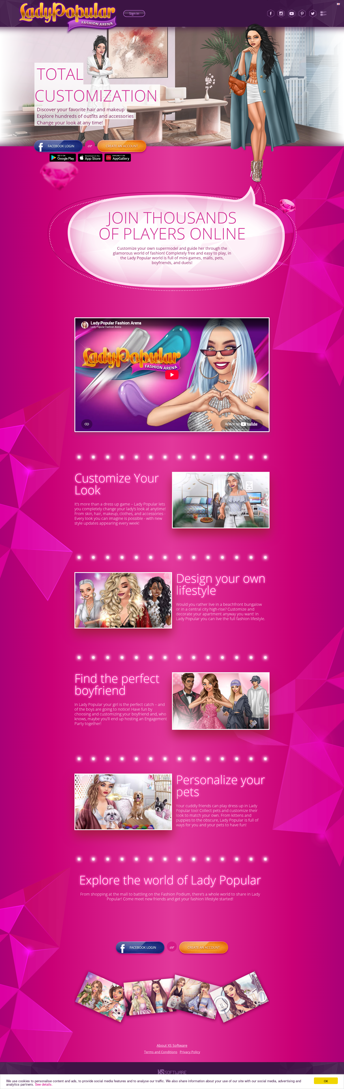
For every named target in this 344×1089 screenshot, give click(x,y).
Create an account (122, 146)
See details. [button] (44, 1084)
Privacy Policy (190, 1052)
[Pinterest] (302, 14)
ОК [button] (326, 1080)
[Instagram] (281, 14)
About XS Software (172, 1045)
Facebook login (61, 146)
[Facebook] (270, 14)
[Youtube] (291, 14)
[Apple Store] (90, 158)
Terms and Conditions (160, 1052)
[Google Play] (62, 158)
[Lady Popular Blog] (323, 14)
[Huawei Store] (117, 158)
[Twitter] (312, 14)
